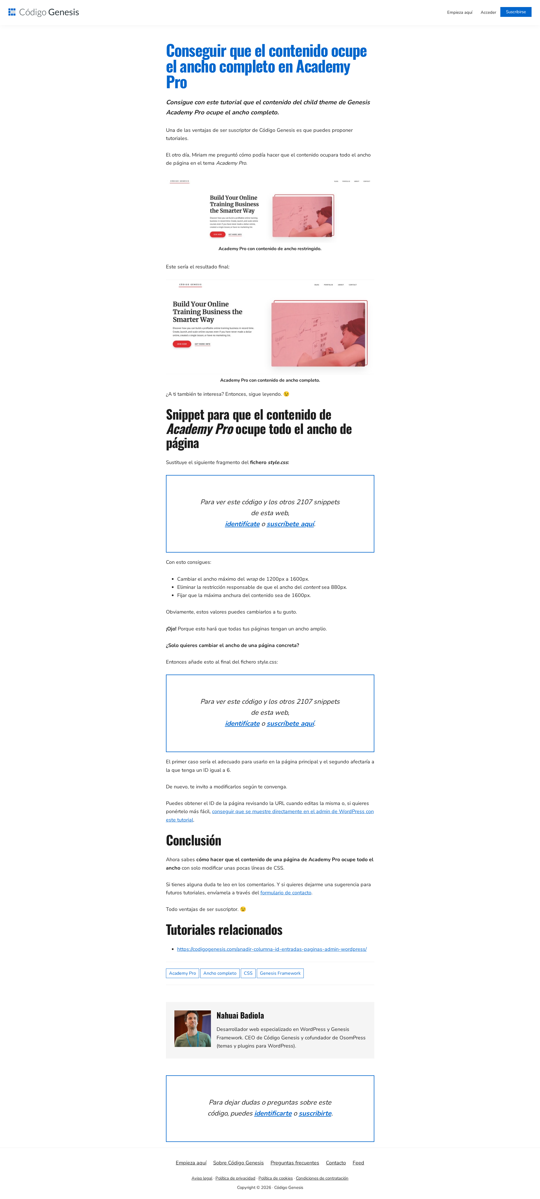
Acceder (488, 12)
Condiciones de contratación (322, 1178)
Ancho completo (220, 973)
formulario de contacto (285, 892)
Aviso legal (202, 1178)
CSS (248, 973)
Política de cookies (275, 1178)
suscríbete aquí (290, 523)
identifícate (242, 523)
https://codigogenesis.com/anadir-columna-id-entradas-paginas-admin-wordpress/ (272, 949)
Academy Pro (182, 973)
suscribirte (315, 1113)
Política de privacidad (235, 1178)
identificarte (273, 1113)
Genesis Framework (280, 973)
